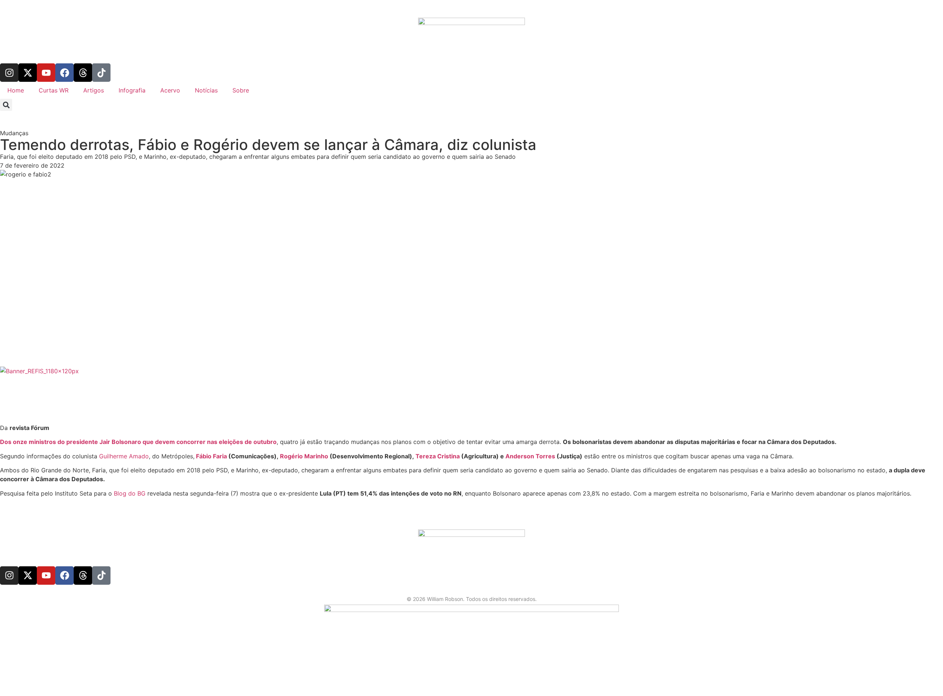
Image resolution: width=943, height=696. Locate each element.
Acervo (170, 90)
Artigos (93, 90)
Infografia (132, 90)
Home (15, 90)
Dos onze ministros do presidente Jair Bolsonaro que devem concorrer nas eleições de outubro (138, 441)
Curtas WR (54, 90)
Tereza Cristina (438, 456)
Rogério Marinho (305, 456)
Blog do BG (130, 493)
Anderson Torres (530, 456)
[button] (6, 105)
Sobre (240, 90)
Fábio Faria (211, 456)
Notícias (206, 90)
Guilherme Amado (124, 456)
